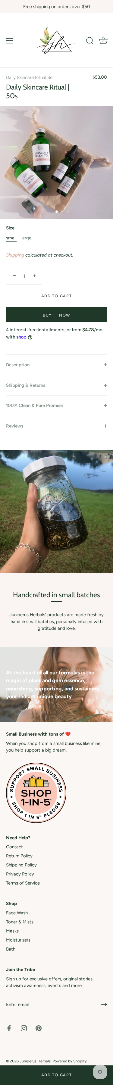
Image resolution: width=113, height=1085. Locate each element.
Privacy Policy (20, 874)
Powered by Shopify (69, 1061)
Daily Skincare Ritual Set (30, 77)
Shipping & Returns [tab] (25, 385)
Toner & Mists (19, 922)
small (11, 238)
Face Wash (17, 913)
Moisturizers (18, 940)
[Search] (89, 41)
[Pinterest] (39, 1028)
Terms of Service (23, 883)
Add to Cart (56, 1075)
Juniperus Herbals (35, 1061)
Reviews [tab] (14, 426)
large (26, 238)
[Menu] (9, 40)
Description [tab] (18, 364)
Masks (12, 931)
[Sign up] (104, 1004)
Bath (10, 949)
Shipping (15, 255)
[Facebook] (9, 1028)
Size (10, 228)
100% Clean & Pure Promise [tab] (34, 405)
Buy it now (56, 315)
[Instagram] (24, 1028)
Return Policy (19, 856)
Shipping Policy (21, 865)
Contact (14, 847)
